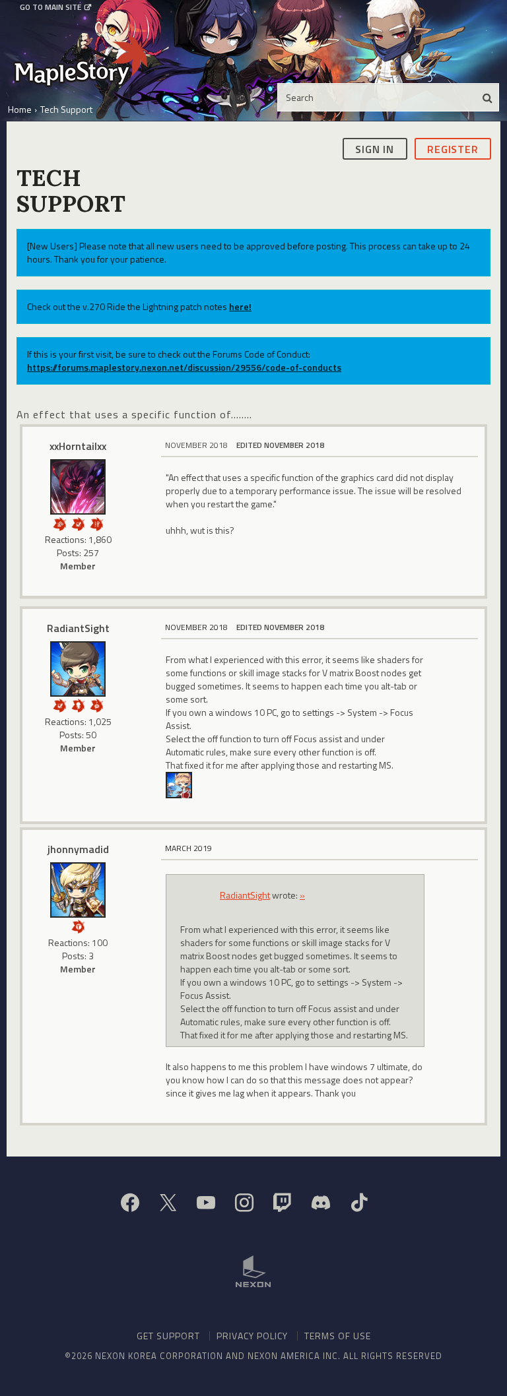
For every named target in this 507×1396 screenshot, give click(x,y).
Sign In (374, 149)
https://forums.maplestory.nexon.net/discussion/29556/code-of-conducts (184, 367)
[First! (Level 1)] (78, 925)
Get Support (168, 1336)
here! (240, 306)
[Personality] (78, 704)
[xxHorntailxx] (78, 487)
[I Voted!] (78, 523)
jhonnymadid (78, 849)
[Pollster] (96, 523)
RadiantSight (78, 628)
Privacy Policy (252, 1336)
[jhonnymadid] (78, 890)
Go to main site (50, 7)
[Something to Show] (59, 523)
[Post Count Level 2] (96, 704)
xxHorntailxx (78, 446)
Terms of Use (337, 1336)
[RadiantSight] (78, 669)
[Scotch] (179, 784)
